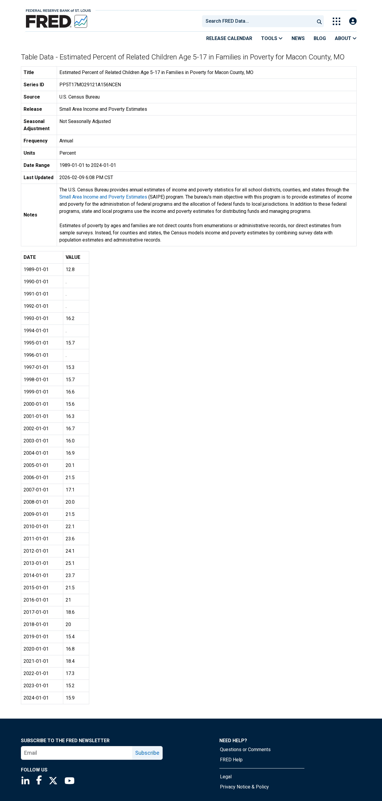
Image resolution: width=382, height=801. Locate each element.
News (298, 38)
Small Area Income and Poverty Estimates (103, 197)
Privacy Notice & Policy (244, 787)
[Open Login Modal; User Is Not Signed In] (353, 21)
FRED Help (231, 759)
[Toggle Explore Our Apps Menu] (336, 21)
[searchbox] (259, 21)
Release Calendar (229, 38)
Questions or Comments (245, 749)
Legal (226, 777)
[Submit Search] (319, 21)
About (343, 38)
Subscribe (147, 753)
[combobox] (258, 21)
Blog (320, 38)
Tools (269, 38)
